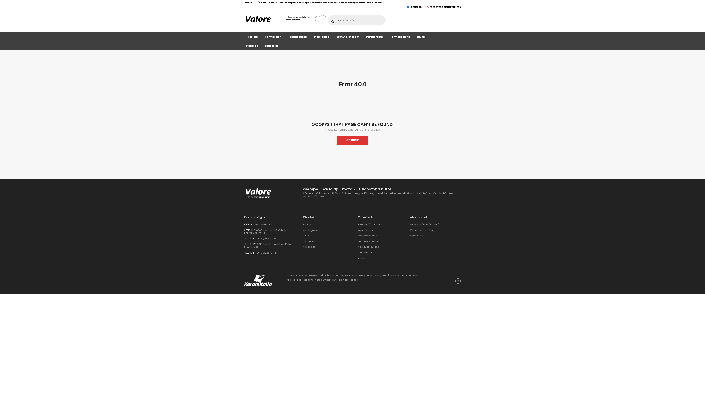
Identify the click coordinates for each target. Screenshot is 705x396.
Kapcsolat (271, 46)
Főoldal (253, 37)
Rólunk (420, 37)
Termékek (272, 37)
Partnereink (374, 37)
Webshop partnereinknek (445, 6)
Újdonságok (365, 252)
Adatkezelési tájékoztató (424, 224)
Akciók (362, 258)
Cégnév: (249, 224)
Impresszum (416, 235)
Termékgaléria (400, 37)
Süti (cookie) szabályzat (423, 230)
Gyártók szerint (367, 230)
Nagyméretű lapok (369, 247)
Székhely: (249, 230)
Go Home (352, 140)
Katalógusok (298, 37)
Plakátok (252, 46)
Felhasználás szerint (370, 224)
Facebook (415, 6)
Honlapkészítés (348, 280)
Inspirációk (321, 37)
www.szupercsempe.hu (404, 275)
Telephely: (250, 244)
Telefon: (249, 238)
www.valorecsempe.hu (373, 275)
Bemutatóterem (347, 37)
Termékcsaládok (368, 235)
